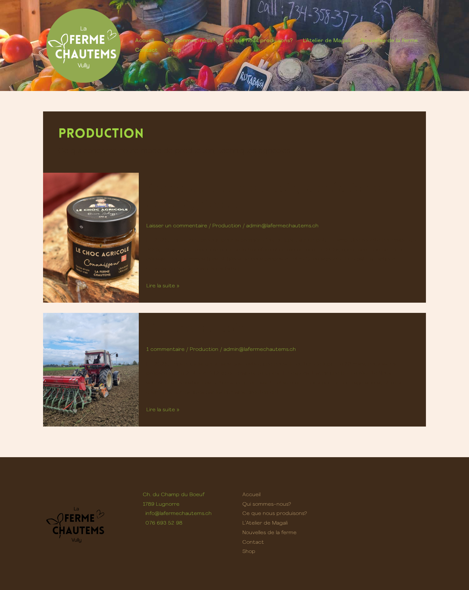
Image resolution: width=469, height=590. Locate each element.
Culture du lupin (195, 328)
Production (226, 226)
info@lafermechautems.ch (178, 513)
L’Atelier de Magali (327, 40)
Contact (146, 50)
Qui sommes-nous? (190, 40)
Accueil (144, 40)
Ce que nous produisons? (259, 40)
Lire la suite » (163, 285)
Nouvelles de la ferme (389, 40)
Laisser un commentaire (176, 226)
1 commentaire (165, 349)
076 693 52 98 (163, 523)
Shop (175, 50)
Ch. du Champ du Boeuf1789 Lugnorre (174, 499)
